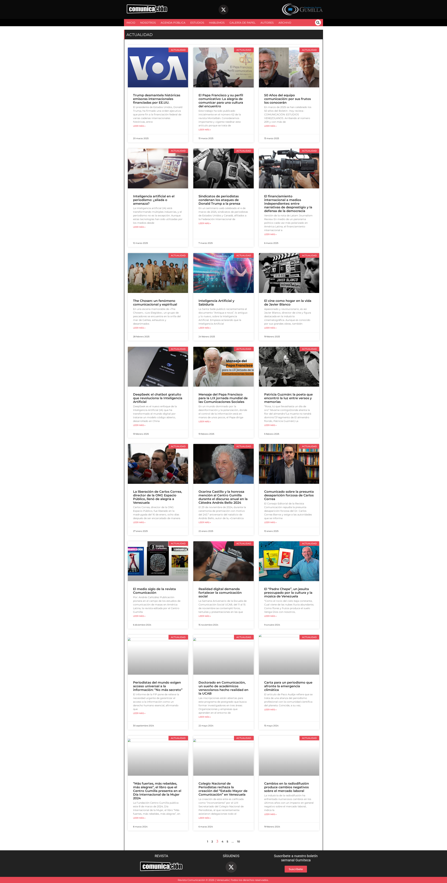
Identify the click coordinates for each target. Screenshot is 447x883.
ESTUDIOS (197, 22)
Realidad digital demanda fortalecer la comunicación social (220, 592)
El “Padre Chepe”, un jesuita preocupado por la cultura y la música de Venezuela (288, 592)
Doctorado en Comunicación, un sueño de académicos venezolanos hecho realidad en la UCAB (223, 688)
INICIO (130, 22)
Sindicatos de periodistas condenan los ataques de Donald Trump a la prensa (219, 200)
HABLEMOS (217, 22)
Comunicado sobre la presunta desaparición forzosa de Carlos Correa (289, 495)
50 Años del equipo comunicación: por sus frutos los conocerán (287, 99)
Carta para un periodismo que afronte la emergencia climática (288, 686)
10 (238, 841)
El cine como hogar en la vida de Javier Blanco (287, 302)
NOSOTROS (148, 22)
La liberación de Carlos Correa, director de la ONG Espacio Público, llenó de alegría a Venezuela (157, 497)
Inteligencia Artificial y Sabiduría (216, 302)
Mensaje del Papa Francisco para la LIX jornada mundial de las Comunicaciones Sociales (223, 398)
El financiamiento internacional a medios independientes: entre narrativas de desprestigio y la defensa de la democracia (288, 203)
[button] (318, 23)
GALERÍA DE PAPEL (242, 22)
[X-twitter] (223, 10)
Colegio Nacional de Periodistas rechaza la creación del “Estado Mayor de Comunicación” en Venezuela (223, 789)
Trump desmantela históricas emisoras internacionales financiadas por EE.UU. (156, 99)
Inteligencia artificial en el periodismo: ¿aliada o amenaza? (153, 200)
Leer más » (139, 126)
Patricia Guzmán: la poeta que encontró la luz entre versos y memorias (288, 398)
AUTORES (267, 22)
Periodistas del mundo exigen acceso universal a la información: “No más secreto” (157, 686)
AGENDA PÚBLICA (173, 22)
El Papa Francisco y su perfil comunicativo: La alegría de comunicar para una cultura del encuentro (221, 100)
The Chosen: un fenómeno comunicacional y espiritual (155, 302)
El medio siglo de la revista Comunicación (154, 591)
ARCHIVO (285, 22)
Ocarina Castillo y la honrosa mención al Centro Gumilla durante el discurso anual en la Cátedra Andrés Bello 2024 (223, 497)
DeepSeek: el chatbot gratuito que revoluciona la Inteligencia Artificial (157, 398)
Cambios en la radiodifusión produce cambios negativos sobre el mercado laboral (286, 787)
